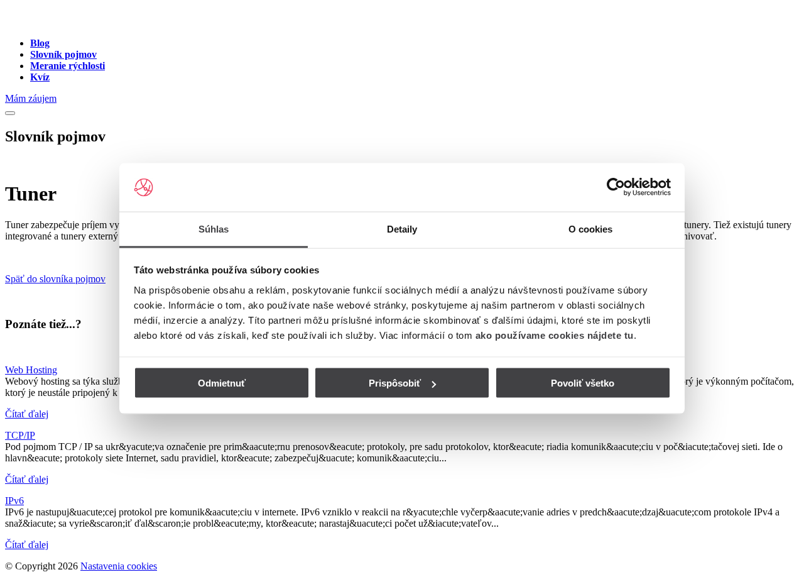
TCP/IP (20, 435)
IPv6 (14, 500)
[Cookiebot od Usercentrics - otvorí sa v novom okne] (616, 187)
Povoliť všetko (582, 383)
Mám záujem (31, 98)
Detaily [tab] (402, 228)
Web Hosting (31, 370)
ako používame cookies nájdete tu (554, 334)
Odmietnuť (222, 383)
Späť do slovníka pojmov (55, 278)
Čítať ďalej (26, 414)
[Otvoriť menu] (10, 113)
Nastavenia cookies (118, 566)
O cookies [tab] (590, 228)
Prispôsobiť (395, 383)
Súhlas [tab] (213, 228)
